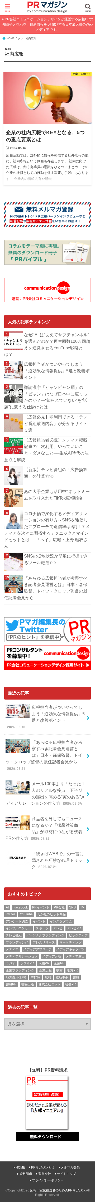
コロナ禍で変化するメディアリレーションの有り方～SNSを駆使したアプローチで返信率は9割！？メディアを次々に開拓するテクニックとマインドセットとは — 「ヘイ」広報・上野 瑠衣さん (47, 530)
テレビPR (74, 928)
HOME (20, 1167)
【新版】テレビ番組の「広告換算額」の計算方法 (55, 472)
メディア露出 (75, 956)
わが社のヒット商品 (51, 914)
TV (82, 907)
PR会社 (59, 907)
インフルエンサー (18, 928)
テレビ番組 (14, 935)
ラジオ (10, 963)
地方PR (72, 970)
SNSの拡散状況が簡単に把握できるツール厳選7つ (56, 559)
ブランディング (17, 942)
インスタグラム (61, 921)
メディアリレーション (21, 956)
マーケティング (70, 942)
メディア (12, 949)
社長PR (70, 984)
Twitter (10, 914)
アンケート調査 (17, 921)
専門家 (35, 977)
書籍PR (11, 984)
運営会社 (44, 1173)
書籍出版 (27, 984)
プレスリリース (44, 942)
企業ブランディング (20, 970)
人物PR (44, 963)
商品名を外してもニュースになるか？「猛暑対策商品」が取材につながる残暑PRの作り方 (44, 828)
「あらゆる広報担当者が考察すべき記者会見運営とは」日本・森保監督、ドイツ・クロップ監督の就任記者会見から (45, 588)
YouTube (26, 914)
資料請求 (26, 1173)
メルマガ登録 (70, 1167)
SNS (72, 907)
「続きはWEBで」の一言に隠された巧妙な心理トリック (58, 860)
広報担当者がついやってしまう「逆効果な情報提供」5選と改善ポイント (57, 370)
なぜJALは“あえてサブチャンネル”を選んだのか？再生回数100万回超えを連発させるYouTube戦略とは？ (47, 344)
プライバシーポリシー (48, 1180)
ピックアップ (78, 935)
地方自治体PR (16, 977)
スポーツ (42, 928)
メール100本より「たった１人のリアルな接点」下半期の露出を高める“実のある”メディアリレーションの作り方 (45, 793)
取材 (59, 970)
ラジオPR (27, 963)
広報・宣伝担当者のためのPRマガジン (57, 1190)
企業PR (59, 963)
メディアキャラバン (70, 949)
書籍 (76, 977)
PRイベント (40, 907)
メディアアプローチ (37, 949)
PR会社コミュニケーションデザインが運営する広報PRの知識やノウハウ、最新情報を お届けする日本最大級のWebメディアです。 (47, 24)
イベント (39, 921)
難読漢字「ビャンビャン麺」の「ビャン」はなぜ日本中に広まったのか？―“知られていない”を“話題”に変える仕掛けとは (45, 397)
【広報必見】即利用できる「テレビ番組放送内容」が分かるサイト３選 (55, 423)
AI (7, 907)
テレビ (58, 928)
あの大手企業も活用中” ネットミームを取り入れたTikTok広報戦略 (57, 494)
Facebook (20, 907)
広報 (48, 977)
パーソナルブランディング (45, 935)
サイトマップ (66, 1173)
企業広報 (45, 970)
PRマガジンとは (43, 1167)
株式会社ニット (50, 984)
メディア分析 (51, 956)
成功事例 (62, 977)
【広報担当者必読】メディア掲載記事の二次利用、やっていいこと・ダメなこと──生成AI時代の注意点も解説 (46, 450)
